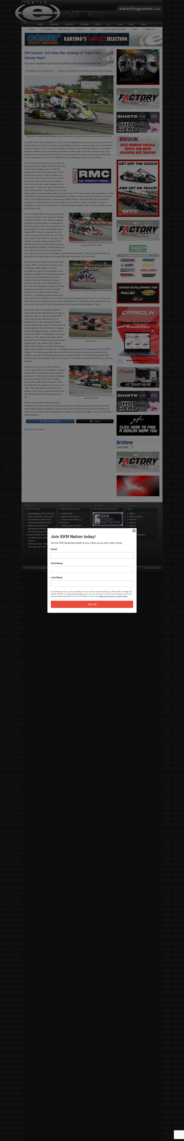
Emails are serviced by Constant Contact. (113, 596)
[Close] (134, 531)
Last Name (57, 577)
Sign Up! (92, 604)
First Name (57, 563)
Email (54, 549)
